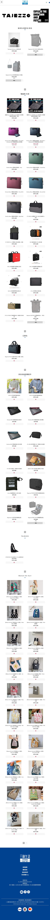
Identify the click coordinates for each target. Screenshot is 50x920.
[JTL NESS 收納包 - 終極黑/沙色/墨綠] (14, 459)
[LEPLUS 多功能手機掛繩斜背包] (35, 386)
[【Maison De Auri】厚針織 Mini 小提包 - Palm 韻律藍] (35, 613)
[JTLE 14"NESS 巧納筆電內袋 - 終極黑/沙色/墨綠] (14, 306)
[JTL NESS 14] (35, 207)
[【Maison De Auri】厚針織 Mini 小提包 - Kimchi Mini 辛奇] (35, 742)
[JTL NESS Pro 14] (14, 233)
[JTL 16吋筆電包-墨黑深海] (35, 281)
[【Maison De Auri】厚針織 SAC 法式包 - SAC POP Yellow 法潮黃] (14, 716)
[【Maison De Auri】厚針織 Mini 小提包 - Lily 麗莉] (14, 664)
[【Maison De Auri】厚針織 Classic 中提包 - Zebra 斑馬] (35, 767)
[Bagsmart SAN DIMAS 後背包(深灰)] (35, 40)
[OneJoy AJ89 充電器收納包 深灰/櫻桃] (35, 410)
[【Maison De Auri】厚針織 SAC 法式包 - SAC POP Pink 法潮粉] (35, 716)
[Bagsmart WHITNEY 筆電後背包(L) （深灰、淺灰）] (35, 306)
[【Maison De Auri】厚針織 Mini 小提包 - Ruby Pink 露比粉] (14, 690)
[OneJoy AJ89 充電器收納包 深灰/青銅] (14, 435)
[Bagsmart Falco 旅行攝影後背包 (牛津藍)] (14, 65)
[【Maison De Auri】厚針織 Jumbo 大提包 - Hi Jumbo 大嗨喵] (14, 819)
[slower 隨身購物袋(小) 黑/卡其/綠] (14, 484)
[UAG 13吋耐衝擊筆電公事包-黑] (14, 281)
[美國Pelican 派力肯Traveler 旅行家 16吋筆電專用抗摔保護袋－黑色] (14, 105)
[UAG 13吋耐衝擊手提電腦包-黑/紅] (14, 257)
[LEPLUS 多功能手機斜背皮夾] (14, 386)
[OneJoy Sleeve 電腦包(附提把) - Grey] (14, 158)
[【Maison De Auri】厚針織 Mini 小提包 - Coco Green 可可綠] (14, 767)
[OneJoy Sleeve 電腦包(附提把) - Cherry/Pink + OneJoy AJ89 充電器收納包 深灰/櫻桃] (14, 131)
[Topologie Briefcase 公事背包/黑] (14, 40)
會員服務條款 (21, 900)
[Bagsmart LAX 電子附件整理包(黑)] (14, 508)
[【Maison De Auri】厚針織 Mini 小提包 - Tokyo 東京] (14, 639)
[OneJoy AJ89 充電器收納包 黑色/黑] (14, 410)
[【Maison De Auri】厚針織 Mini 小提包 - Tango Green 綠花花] (14, 587)
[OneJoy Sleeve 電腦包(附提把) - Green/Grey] (35, 158)
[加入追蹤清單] (22, 53)
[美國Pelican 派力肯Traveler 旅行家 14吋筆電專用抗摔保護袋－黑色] (35, 105)
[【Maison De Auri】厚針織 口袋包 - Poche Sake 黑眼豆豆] (35, 664)
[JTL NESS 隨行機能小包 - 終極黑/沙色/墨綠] (35, 435)
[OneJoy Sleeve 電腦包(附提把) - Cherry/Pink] (14, 182)
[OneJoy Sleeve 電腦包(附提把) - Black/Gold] (14, 207)
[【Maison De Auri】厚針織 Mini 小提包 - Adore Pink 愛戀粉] (14, 742)
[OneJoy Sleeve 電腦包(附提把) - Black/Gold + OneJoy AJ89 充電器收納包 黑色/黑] (35, 131)
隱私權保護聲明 (28, 900)
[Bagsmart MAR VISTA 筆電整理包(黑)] (35, 508)
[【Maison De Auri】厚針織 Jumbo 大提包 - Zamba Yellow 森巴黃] (35, 793)
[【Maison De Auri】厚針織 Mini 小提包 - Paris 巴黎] (35, 690)
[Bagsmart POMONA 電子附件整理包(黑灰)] (35, 484)
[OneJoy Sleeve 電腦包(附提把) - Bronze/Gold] (35, 182)
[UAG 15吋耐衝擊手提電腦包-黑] (35, 257)
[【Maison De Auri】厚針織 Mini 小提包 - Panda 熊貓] (35, 639)
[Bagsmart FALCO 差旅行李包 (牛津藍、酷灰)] (14, 347)
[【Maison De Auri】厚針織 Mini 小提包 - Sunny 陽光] (35, 587)
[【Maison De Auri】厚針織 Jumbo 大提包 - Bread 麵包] (14, 793)
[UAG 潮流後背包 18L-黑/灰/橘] (35, 233)
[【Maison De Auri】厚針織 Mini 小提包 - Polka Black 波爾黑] (14, 613)
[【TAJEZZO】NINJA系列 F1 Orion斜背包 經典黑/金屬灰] (14, 548)
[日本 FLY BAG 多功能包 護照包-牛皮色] (35, 459)
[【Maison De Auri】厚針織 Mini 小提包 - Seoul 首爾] (35, 819)
